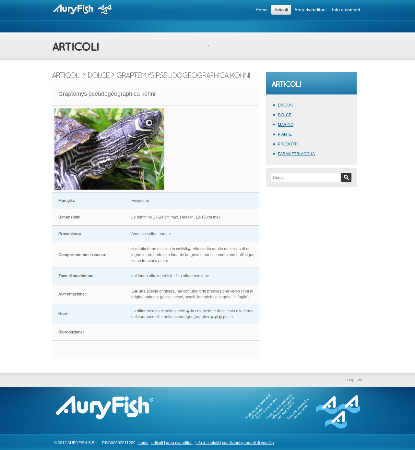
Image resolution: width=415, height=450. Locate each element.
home (143, 443)
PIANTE (285, 134)
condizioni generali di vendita (248, 443)
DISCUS (285, 105)
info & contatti (208, 443)
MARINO (285, 124)
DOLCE (284, 115)
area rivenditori (179, 443)
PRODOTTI (288, 144)
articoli (157, 443)
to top (349, 380)
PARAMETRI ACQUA (296, 154)
